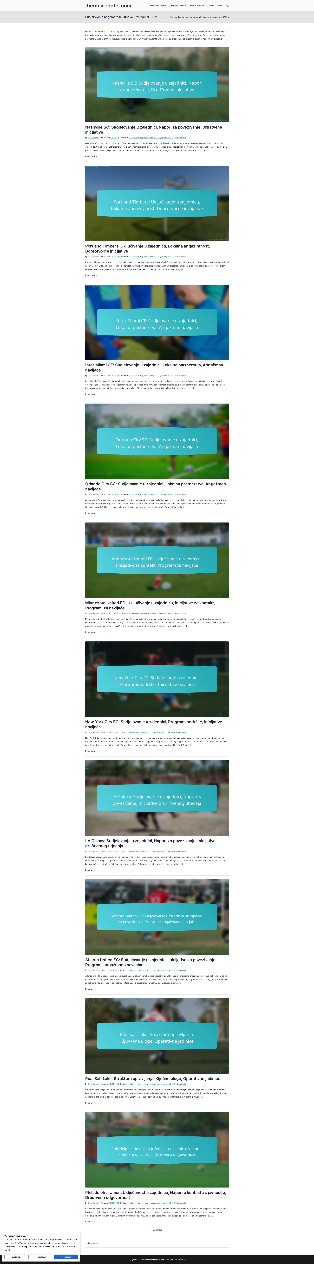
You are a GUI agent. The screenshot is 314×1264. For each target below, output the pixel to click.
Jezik (219, 5)
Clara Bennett (93, 138)
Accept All (66, 1257)
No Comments (180, 138)
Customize (16, 1257)
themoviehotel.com (108, 6)
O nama (210, 5)
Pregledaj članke (178, 5)
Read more (157, 1230)
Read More (90, 156)
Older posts (92, 1243)
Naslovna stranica (158, 5)
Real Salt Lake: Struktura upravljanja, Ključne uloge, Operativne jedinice (152, 1078)
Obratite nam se (196, 5)
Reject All (41, 1257)
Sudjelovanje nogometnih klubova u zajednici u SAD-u (151, 138)
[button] (223, 5)
